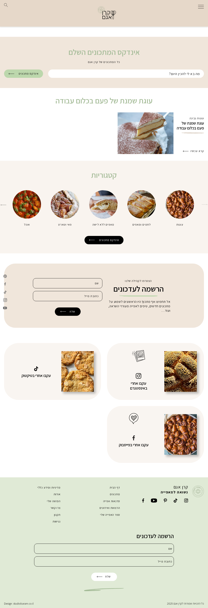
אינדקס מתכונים (29, 73)
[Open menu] (201, 6)
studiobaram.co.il (23, 603)
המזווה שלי (53, 501)
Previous (205, 204)
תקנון (57, 515)
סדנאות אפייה (111, 501)
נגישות (57, 521)
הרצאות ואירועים (110, 508)
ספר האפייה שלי (110, 515)
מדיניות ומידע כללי (49, 487)
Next (3, 205)
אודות (57, 494)
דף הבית (115, 487)
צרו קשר (55, 508)
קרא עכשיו (197, 151)
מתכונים (115, 494)
